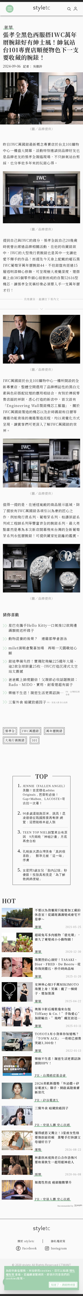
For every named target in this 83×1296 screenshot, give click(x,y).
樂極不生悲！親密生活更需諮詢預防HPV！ (58, 1060)
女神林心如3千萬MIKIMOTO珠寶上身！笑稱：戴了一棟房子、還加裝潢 (57, 989)
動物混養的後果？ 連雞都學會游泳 (37, 638)
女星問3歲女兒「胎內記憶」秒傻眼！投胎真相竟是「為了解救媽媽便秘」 (45, 875)
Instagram (59, 1248)
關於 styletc (26, 1241)
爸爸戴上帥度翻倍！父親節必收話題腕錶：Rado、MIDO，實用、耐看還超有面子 (43, 682)
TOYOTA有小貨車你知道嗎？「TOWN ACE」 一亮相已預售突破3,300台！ (58, 1038)
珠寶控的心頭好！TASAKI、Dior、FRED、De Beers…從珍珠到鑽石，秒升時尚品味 (58, 964)
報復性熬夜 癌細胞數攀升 (53, 1182)
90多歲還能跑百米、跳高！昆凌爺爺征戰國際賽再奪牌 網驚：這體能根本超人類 (44, 818)
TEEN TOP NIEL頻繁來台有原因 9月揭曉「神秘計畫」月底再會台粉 (45, 837)
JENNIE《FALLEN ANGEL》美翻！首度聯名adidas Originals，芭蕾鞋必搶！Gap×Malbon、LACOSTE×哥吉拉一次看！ (45, 794)
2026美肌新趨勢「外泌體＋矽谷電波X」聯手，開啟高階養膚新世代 (57, 1088)
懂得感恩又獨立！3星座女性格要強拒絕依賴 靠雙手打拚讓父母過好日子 (58, 1137)
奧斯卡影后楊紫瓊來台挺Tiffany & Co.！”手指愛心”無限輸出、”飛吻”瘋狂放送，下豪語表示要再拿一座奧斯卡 (58, 1013)
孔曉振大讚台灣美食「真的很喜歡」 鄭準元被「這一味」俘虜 (44, 856)
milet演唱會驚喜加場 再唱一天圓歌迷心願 (42, 650)
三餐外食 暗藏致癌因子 (52, 1108)
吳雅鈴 (37, 66)
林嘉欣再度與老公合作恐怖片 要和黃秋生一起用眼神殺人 (58, 1159)
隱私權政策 (58, 1241)
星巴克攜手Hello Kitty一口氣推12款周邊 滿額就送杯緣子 (44, 628)
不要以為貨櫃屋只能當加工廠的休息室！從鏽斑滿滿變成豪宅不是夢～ (58, 914)
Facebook (29, 1248)
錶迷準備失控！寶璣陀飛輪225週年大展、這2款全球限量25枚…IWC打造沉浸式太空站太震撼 (43, 666)
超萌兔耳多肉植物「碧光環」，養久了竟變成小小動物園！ (58, 937)
